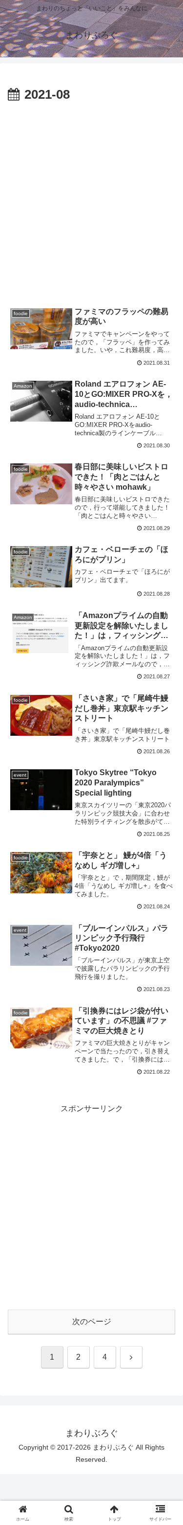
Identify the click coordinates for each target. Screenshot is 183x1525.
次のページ (91, 1321)
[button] (163, 1284)
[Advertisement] (91, 202)
